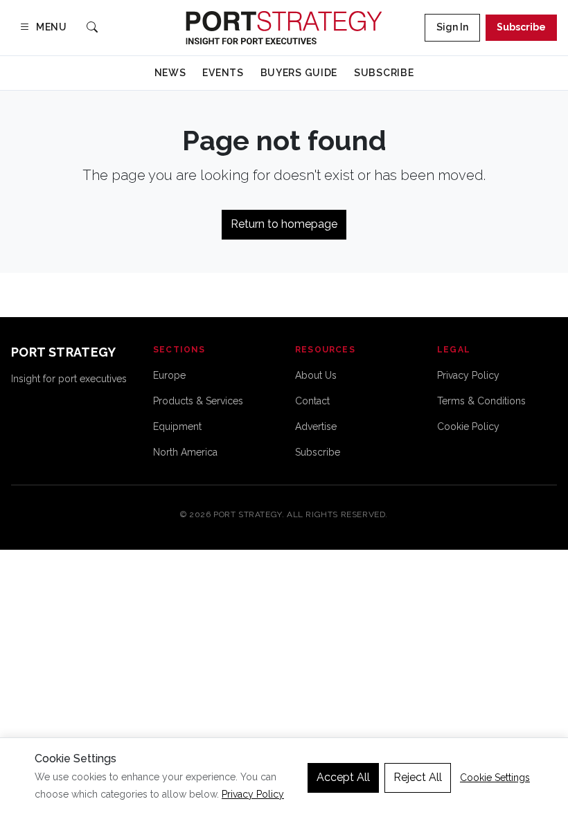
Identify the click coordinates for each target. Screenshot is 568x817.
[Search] (92, 28)
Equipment (177, 426)
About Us (316, 375)
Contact (312, 400)
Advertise (316, 426)
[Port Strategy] (284, 27)
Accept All (343, 777)
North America (185, 452)
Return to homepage (284, 224)
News (170, 72)
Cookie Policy (468, 426)
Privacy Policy (468, 375)
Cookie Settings (495, 777)
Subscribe (521, 27)
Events (222, 72)
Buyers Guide (298, 72)
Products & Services (198, 400)
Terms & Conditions (481, 400)
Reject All (417, 777)
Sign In (452, 27)
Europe (169, 375)
